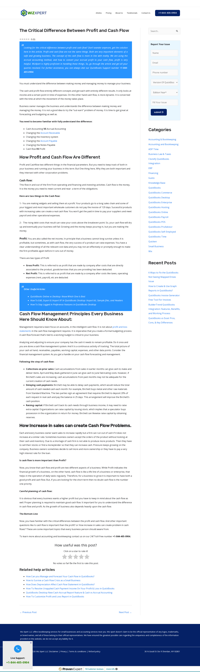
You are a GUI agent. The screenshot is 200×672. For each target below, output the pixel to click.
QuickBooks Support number (104, 67)
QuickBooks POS (156, 221)
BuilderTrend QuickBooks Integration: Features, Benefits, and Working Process (164, 309)
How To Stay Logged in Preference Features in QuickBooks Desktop (63, 304)
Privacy (63, 651)
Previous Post (28, 612)
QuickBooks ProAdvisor (160, 226)
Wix (150, 251)
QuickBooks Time (157, 236)
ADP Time (153, 149)
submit (158, 112)
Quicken (152, 241)
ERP (150, 168)
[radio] (64, 557)
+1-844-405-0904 (17, 662)
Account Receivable (50, 132)
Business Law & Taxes (159, 154)
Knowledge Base (156, 182)
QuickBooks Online (158, 212)
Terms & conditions (77, 651)
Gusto (151, 177)
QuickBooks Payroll (158, 217)
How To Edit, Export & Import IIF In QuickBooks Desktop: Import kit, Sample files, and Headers (76, 300)
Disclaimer (53, 651)
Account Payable (48, 140)
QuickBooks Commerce (160, 192)
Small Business (156, 246)
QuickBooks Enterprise (160, 202)
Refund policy (94, 651)
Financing (153, 173)
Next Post (125, 612)
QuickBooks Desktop (159, 197)
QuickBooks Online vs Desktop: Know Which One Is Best (57, 296)
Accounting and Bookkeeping (163, 144)
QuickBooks (154, 187)
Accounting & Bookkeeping (162, 139)
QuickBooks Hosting (158, 207)
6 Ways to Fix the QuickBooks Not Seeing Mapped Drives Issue (163, 277)
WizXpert (36, 63)
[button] (167, 13)
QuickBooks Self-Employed (162, 231)
